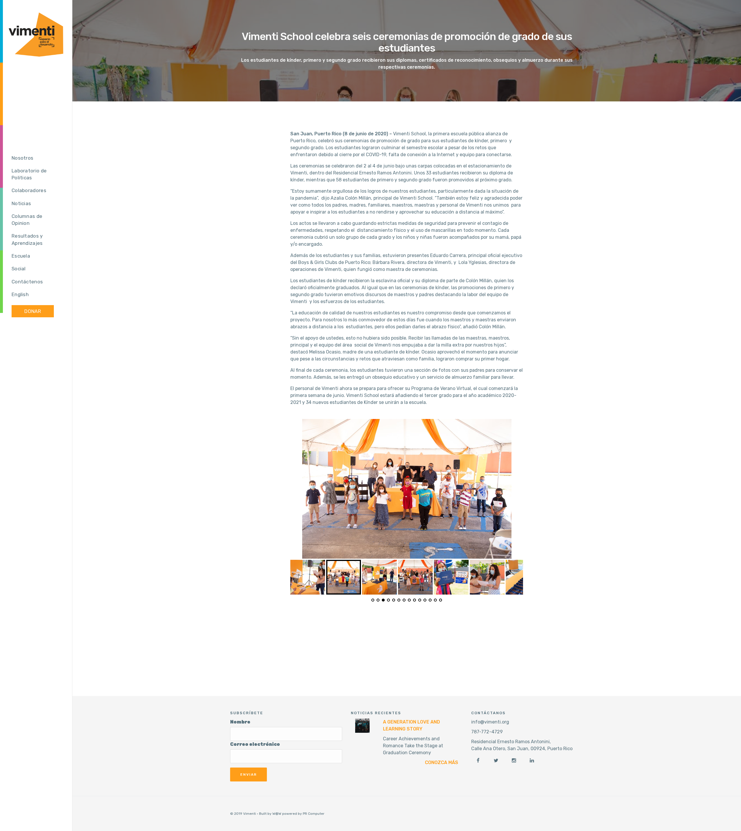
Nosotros (22, 158)
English (20, 294)
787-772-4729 (487, 732)
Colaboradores (29, 190)
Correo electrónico (255, 744)
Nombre (240, 722)
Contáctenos (27, 282)
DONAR (32, 311)
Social (19, 268)
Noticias (21, 203)
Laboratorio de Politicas (29, 174)
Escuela (21, 256)
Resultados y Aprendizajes (27, 239)
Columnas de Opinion (27, 219)
